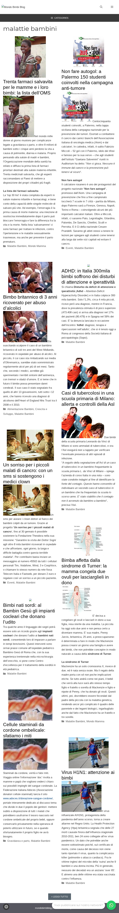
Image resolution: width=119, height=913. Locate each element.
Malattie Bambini (16, 246)
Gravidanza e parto (18, 840)
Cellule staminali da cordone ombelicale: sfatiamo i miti (24, 730)
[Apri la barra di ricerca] (101, 7)
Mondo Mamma (37, 246)
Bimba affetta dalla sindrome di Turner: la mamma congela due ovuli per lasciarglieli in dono (85, 571)
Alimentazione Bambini (20, 409)
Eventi (69, 248)
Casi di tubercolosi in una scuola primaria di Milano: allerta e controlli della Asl (88, 398)
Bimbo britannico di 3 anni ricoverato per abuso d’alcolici (30, 302)
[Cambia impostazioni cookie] (6, 907)
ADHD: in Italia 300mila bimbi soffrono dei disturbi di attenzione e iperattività (88, 276)
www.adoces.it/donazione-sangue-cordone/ (28, 798)
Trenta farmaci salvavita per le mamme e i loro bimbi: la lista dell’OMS (28, 87)
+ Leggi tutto (59, 896)
